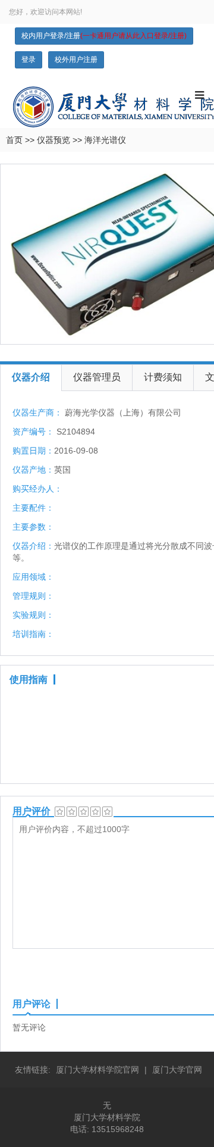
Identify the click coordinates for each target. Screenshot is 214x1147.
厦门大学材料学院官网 (97, 1069)
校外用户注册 (76, 59)
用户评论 (31, 1004)
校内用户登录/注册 (104, 36)
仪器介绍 (31, 377)
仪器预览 (53, 140)
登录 (28, 59)
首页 (14, 140)
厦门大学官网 (177, 1069)
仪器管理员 (97, 377)
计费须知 (163, 377)
